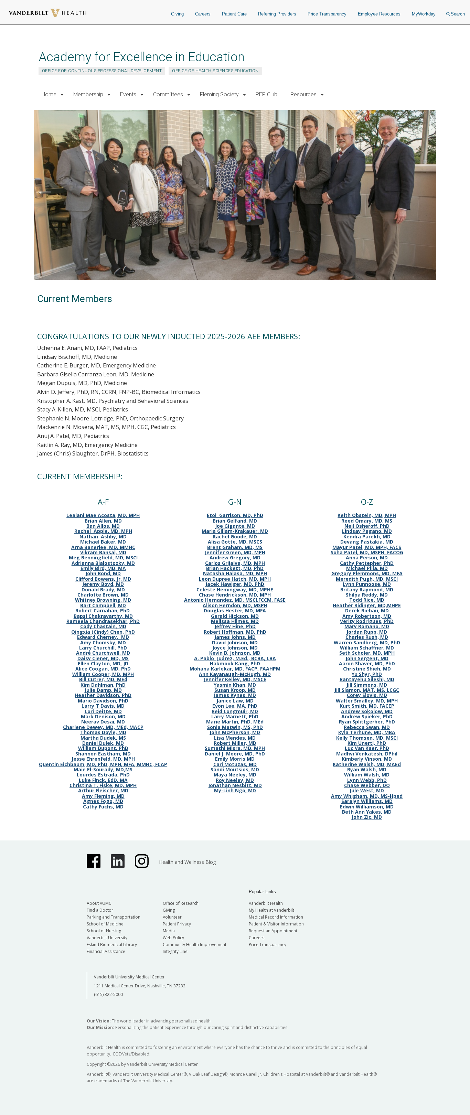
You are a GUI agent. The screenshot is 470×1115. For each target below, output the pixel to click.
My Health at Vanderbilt (271, 910)
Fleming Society (219, 94)
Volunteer (172, 917)
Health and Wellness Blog (187, 862)
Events (128, 94)
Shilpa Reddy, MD (367, 594)
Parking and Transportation (113, 917)
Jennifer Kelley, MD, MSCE (235, 679)
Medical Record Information (276, 917)
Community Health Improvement (194, 944)
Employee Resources (379, 14)
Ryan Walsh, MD (366, 769)
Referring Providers (277, 14)
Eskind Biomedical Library (112, 944)
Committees (168, 94)
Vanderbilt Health (266, 903)
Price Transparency (327, 14)
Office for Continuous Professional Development (102, 70)
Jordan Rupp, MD (366, 632)
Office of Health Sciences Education (215, 70)
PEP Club (266, 94)
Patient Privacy (177, 924)
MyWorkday (424, 14)
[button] (62, 95)
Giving (177, 14)
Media (169, 931)
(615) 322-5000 (108, 994)
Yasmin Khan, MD (235, 685)
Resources (303, 94)
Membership (88, 94)
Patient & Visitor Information (276, 924)
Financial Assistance (106, 951)
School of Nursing (104, 931)
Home (49, 94)
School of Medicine (105, 924)
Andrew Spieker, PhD (367, 716)
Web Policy (173, 938)
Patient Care (234, 14)
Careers (203, 14)
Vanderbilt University (107, 938)
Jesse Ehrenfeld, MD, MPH (103, 758)
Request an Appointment (273, 931)
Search (458, 14)
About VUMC (99, 903)
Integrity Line (175, 951)
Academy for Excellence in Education (142, 57)
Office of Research (181, 903)
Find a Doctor (100, 910)
